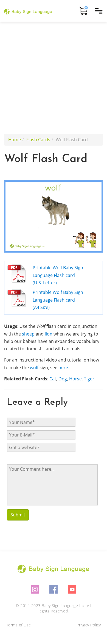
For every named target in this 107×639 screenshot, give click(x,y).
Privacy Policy (89, 625)
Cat (52, 379)
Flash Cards (38, 140)
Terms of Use (18, 625)
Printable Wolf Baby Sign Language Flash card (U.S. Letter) (58, 275)
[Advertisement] (53, 77)
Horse (75, 379)
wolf (34, 368)
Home (14, 140)
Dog (62, 379)
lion (48, 334)
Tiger (89, 379)
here (63, 368)
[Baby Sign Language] (28, 11)
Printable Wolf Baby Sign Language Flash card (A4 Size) (58, 299)
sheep (28, 334)
